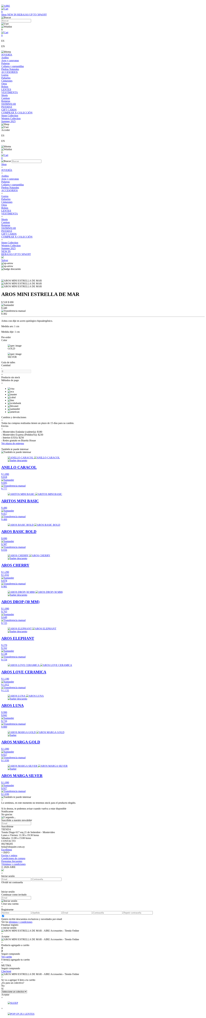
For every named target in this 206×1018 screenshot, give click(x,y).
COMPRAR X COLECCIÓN (17, 112)
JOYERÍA (6, 54)
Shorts (4, 95)
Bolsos (4, 86)
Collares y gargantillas (12, 66)
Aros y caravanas (10, 60)
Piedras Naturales (10, 69)
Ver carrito (6, 956)
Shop (4, 14)
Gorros (4, 75)
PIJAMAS (6, 106)
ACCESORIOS (9, 72)
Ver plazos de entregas (12, 443)
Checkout (6, 971)
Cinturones (6, 80)
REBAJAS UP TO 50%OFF (32, 14)
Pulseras (5, 63)
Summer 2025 (8, 121)
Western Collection (11, 118)
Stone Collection (9, 115)
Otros (4, 83)
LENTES (6, 89)
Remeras (5, 101)
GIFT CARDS (9, 109)
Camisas (5, 98)
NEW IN (12, 14)
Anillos (5, 57)
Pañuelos (5, 77)
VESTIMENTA (9, 92)
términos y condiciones (20, 922)
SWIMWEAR (8, 104)
